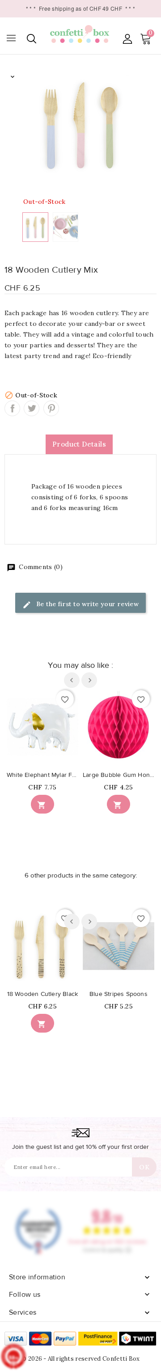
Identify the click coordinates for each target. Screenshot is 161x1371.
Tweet (31, 408)
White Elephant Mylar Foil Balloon (42, 775)
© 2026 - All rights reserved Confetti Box (80, 1359)
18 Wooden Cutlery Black (42, 994)
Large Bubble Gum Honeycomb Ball (118, 775)
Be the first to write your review (86, 604)
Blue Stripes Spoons (118, 994)
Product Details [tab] (79, 444)
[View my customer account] (127, 38)
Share (12, 408)
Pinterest (51, 408)
